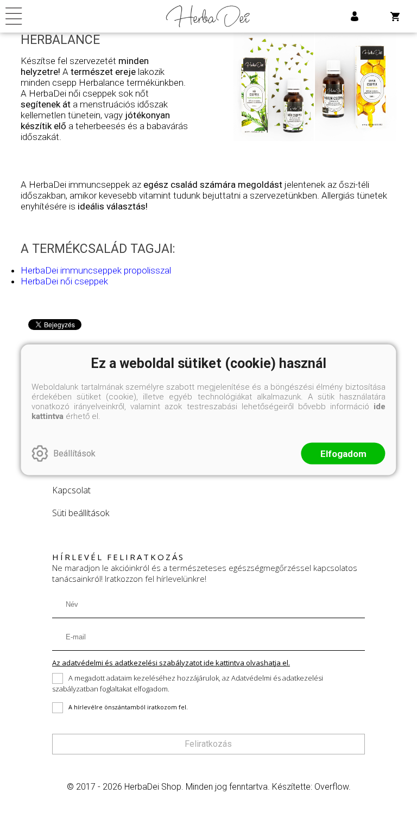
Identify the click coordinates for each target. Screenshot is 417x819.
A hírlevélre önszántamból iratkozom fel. (128, 707)
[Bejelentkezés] (354, 16)
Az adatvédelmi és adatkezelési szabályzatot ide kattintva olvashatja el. (171, 663)
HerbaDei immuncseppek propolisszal (96, 270)
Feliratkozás (208, 744)
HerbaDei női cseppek (64, 281)
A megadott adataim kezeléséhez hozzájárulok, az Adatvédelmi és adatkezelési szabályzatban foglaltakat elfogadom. (187, 683)
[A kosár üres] (396, 16)
